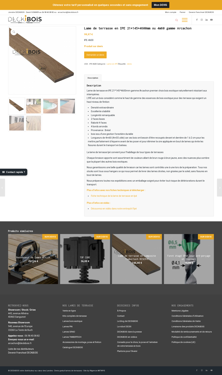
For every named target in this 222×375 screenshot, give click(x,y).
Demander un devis (95, 55)
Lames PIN (67, 326)
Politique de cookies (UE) (183, 342)
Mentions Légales (180, 310)
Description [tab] (93, 78)
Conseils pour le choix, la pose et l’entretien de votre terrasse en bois (137, 344)
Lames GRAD (69, 332)
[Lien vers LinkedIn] (206, 19)
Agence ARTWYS (97, 371)
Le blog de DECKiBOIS (127, 321)
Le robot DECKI (124, 326)
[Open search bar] (177, 20)
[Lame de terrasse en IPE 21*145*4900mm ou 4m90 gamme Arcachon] (2, 188)
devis (129, 64)
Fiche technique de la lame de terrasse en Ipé (114, 196)
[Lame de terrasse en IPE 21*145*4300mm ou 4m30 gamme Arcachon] (219, 188)
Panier (182, 12)
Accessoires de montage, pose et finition (82, 342)
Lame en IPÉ (112, 64)
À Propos (121, 310)
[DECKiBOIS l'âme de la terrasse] (25, 20)
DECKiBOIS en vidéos (127, 337)
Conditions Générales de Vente (186, 321)
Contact (120, 316)
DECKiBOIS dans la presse (129, 332)
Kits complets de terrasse (75, 316)
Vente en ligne (69, 310)
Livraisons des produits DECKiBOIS (188, 326)
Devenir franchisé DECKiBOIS (201, 12)
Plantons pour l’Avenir (127, 351)
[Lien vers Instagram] (201, 19)
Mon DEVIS (160, 5)
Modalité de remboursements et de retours (192, 332)
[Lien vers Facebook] (196, 19)
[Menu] (184, 20)
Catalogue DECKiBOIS (73, 347)
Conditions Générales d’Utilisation (187, 316)
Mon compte (170, 12)
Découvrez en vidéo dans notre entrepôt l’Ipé (114, 208)
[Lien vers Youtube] (211, 19)
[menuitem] (170, 12)
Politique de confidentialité (184, 337)
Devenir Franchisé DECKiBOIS (23, 352)
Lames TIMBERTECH (72, 337)
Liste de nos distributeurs (21, 349)
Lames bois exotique (72, 321)
